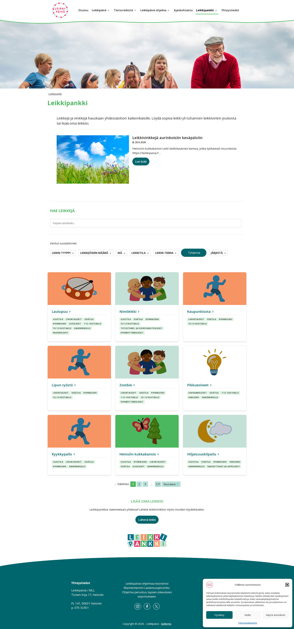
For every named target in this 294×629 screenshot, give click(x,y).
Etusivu (83, 10)
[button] (287, 584)
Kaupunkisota (199, 311)
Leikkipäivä (99, 10)
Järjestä (218, 253)
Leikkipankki (205, 10)
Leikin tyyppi (63, 253)
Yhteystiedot (230, 10)
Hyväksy (219, 615)
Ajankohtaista (183, 10)
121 (158, 484)
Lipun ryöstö (62, 385)
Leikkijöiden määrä (95, 253)
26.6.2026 (140, 142)
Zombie (125, 385)
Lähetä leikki (147, 520)
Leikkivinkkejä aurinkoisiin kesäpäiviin (167, 137)
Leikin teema (166, 253)
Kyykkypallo (62, 454)
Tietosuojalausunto (247, 623)
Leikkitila (140, 253)
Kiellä (247, 615)
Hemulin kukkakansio (137, 454)
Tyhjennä (193, 253)
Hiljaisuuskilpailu (201, 454)
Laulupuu (60, 311)
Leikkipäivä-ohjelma (153, 10)
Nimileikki (127, 311)
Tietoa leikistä (123, 10)
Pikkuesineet (198, 385)
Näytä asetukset (275, 615)
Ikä (121, 253)
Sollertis (166, 623)
